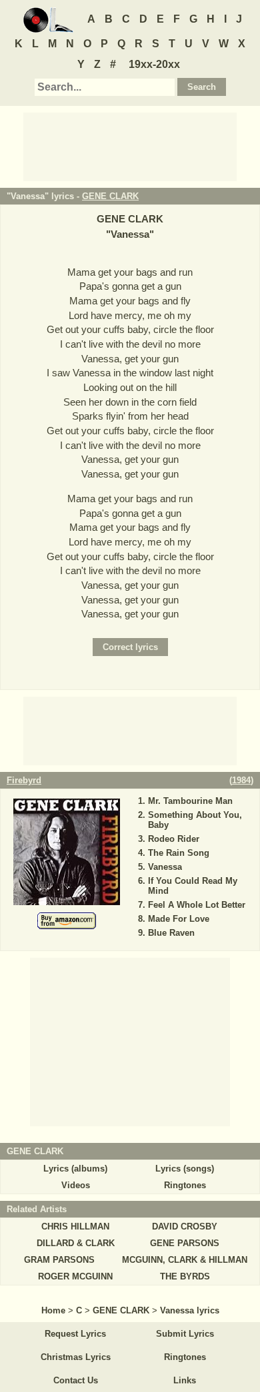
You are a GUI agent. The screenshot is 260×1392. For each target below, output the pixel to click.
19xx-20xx (154, 64)
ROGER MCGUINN (75, 1276)
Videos (75, 1185)
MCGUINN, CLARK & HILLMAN (184, 1260)
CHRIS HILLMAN (75, 1226)
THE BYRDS (185, 1276)
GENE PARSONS (184, 1243)
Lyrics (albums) (75, 1169)
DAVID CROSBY (184, 1226)
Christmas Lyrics (76, 1357)
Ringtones (185, 1185)
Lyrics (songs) (184, 1169)
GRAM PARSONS (59, 1260)
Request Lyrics (75, 1334)
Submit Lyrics (185, 1334)
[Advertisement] (130, 146)
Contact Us (75, 1380)
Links (184, 1380)
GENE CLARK (110, 196)
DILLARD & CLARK (76, 1243)
